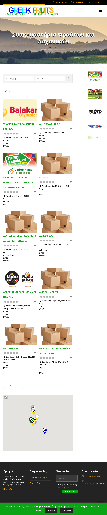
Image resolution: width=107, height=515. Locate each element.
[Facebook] (5, 2)
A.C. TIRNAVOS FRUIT (49, 124)
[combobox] (8, 91)
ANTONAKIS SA (10, 348)
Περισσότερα (9, 489)
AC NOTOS (44, 177)
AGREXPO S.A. (46, 236)
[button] (44, 431)
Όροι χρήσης (35, 483)
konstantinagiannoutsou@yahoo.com (88, 2)
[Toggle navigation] (101, 10)
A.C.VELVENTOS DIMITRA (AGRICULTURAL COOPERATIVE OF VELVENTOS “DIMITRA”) (19, 182)
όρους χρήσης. (64, 487)
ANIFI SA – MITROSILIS (50, 292)
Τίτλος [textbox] (8, 91)
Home (50, 47)
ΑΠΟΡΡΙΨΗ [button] (66, 510)
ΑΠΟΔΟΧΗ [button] (50, 510)
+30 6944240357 (61, 2)
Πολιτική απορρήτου (39, 477)
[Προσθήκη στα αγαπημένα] (35, 133)
